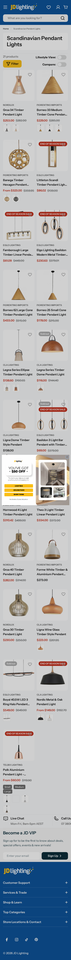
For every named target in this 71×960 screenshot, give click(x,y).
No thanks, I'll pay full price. (18, 499)
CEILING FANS (18, 490)
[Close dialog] (67, 456)
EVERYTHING (18, 494)
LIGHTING (19, 486)
